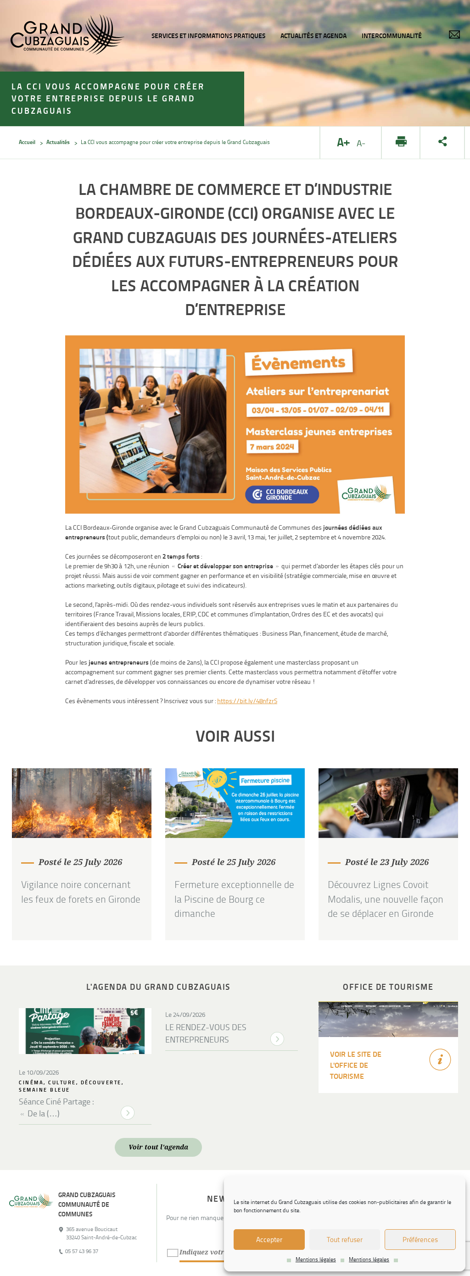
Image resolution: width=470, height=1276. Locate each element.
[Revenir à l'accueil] (31, 1223)
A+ (344, 143)
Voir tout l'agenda (158, 1147)
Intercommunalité (392, 36)
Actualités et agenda (313, 36)
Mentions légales (316, 1259)
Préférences (420, 1240)
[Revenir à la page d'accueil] (67, 36)
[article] (81, 854)
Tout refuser (345, 1240)
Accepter (269, 1240)
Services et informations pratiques (208, 36)
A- (362, 143)
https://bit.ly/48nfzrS (247, 701)
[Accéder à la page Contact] (454, 36)
